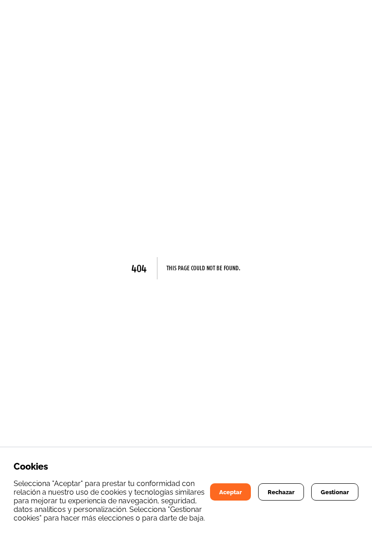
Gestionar (335, 492)
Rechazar (281, 492)
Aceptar (230, 492)
